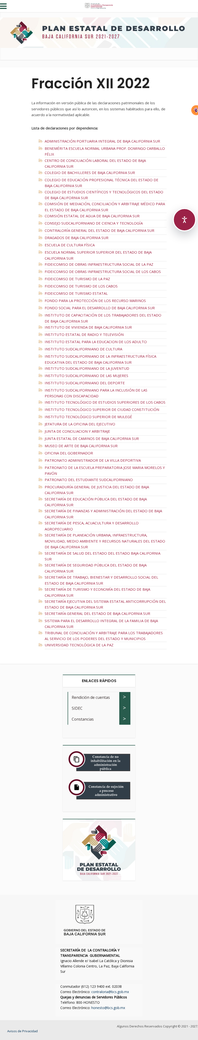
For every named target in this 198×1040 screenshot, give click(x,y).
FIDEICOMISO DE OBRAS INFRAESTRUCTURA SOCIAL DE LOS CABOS (103, 271)
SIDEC (77, 708)
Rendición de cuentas (91, 697)
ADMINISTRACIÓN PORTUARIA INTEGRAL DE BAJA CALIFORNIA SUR (102, 141)
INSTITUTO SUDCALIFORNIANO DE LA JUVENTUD (87, 368)
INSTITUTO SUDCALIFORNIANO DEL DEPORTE (85, 382)
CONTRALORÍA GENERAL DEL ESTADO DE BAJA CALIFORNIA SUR (99, 230)
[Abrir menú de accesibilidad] (184, 219)
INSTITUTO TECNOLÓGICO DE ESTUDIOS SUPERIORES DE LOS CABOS (105, 402)
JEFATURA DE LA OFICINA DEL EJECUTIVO (80, 424)
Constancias (83, 719)
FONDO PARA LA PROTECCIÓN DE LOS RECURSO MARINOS (95, 300)
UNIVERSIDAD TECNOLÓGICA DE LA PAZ (79, 644)
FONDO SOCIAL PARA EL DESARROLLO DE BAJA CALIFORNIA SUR (100, 307)
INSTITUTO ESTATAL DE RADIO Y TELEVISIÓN (84, 334)
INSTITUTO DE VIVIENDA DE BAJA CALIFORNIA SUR (88, 327)
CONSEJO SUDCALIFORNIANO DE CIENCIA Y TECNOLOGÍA (94, 223)
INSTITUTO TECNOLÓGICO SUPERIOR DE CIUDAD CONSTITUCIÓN (102, 409)
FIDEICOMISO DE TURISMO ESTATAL (76, 293)
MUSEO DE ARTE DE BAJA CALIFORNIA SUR (81, 445)
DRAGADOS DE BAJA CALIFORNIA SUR (76, 237)
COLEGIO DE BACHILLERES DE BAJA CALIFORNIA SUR (90, 172)
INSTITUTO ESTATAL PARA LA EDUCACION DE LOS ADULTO (96, 341)
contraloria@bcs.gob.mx (110, 991)
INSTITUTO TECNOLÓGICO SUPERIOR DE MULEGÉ (88, 416)
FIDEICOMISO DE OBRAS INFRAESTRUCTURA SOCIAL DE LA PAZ (99, 264)
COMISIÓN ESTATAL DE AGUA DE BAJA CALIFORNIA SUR (92, 215)
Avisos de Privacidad (22, 1031)
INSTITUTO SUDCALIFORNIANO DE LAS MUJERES (86, 375)
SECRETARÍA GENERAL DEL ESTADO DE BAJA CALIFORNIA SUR (97, 613)
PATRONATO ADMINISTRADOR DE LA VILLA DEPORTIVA (93, 460)
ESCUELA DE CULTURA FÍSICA (70, 244)
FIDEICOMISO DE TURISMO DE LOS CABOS (81, 286)
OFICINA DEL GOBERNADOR (69, 453)
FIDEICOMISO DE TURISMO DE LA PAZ (77, 278)
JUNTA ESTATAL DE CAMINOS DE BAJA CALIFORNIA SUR (92, 438)
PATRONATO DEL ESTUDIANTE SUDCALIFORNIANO (89, 479)
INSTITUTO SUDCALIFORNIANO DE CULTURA (83, 349)
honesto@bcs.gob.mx (108, 1007)
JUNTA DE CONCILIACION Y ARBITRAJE (77, 431)
